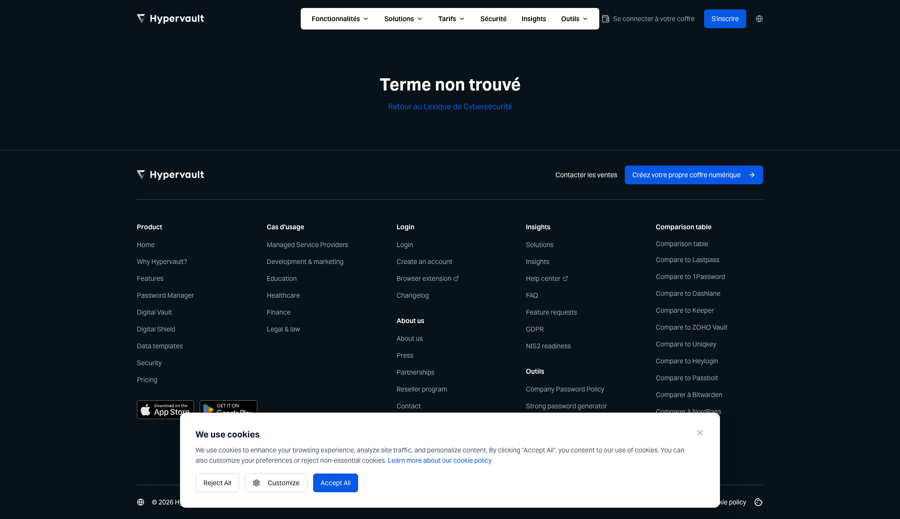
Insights (534, 19)
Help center (543, 278)
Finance (279, 312)
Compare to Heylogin (687, 361)
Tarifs (447, 19)
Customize (284, 483)
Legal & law (283, 329)
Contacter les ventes (586, 175)
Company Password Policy (565, 389)
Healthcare (283, 295)
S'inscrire (725, 19)
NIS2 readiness (548, 346)
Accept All (336, 483)
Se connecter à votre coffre (654, 19)
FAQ (532, 295)
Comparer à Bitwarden (689, 395)
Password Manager (165, 295)
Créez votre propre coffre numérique (686, 175)
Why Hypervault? (162, 261)
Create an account (424, 261)
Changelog (413, 295)
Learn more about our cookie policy (440, 460)
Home (146, 245)
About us (410, 338)
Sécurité (493, 19)
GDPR (535, 329)
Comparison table (682, 244)
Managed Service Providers (307, 245)
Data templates (160, 346)
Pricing (147, 380)
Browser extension (424, 278)
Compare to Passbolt (687, 378)
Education (282, 278)
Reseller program (422, 389)
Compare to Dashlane (688, 293)
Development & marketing (305, 261)
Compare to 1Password (690, 276)
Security (149, 363)
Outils (570, 19)
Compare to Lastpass (688, 260)
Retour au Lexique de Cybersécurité (450, 107)
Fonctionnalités (336, 19)
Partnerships (416, 372)
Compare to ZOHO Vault (692, 327)
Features (150, 278)
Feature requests (551, 312)
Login (405, 245)
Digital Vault (154, 312)
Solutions (399, 19)
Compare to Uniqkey (686, 344)
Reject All (217, 483)
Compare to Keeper (685, 310)
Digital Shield (156, 329)
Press (405, 355)
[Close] (700, 432)
